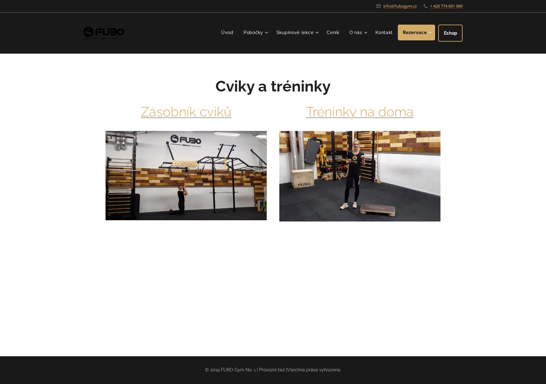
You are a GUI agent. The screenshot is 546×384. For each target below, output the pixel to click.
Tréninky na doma (360, 112)
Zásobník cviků (186, 112)
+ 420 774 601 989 (446, 6)
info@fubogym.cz (400, 6)
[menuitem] (229, 32)
